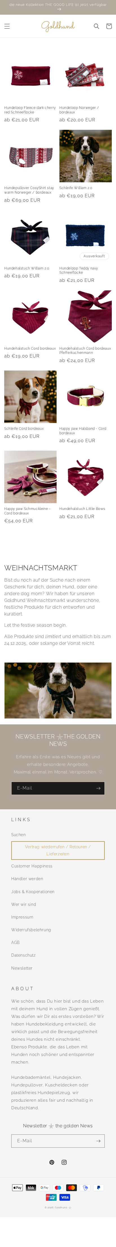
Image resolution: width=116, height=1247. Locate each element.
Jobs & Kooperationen (33, 891)
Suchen (18, 834)
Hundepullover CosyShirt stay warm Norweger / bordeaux (29, 190)
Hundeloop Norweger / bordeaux (79, 110)
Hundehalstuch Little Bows (82, 509)
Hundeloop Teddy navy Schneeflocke (78, 270)
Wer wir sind (23, 904)
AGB (15, 942)
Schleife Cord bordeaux (24, 429)
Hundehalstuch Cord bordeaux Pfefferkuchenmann (85, 351)
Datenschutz (23, 955)
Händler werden (27, 878)
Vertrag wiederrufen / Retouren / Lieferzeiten (58, 850)
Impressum (22, 917)
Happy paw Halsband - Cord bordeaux (82, 431)
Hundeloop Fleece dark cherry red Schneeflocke (30, 110)
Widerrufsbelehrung (31, 930)
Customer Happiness (32, 866)
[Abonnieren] (98, 788)
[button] (7, 26)
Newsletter (22, 968)
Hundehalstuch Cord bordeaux (30, 348)
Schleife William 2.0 (75, 188)
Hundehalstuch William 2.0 (26, 268)
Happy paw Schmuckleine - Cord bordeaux (27, 511)
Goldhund (61, 1207)
